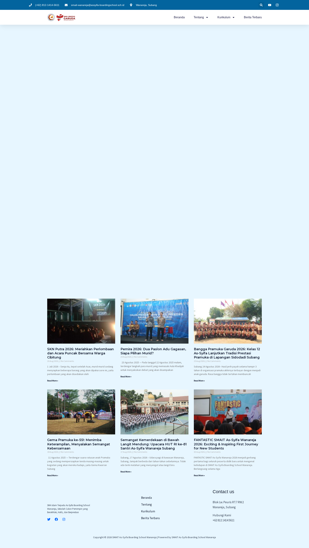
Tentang (199, 17)
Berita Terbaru (253, 17)
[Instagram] (63, 519)
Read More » (52, 380)
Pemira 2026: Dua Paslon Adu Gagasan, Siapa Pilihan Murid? (153, 351)
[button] (261, 5)
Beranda (179, 17)
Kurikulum (223, 17)
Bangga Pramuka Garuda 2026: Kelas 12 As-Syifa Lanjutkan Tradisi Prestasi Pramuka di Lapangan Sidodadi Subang (227, 353)
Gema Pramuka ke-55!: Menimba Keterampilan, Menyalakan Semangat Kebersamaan (78, 444)
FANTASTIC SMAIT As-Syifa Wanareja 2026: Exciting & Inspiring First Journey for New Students (226, 444)
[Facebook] (56, 519)
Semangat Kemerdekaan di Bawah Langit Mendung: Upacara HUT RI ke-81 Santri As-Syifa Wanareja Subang (154, 444)
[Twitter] (48, 519)
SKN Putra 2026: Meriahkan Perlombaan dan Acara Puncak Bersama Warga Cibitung (80, 353)
